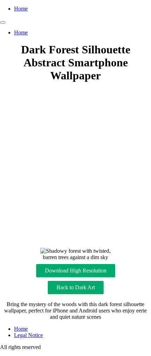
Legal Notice (28, 335)
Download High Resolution (75, 270)
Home (21, 9)
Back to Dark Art (76, 287)
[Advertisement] (75, 165)
